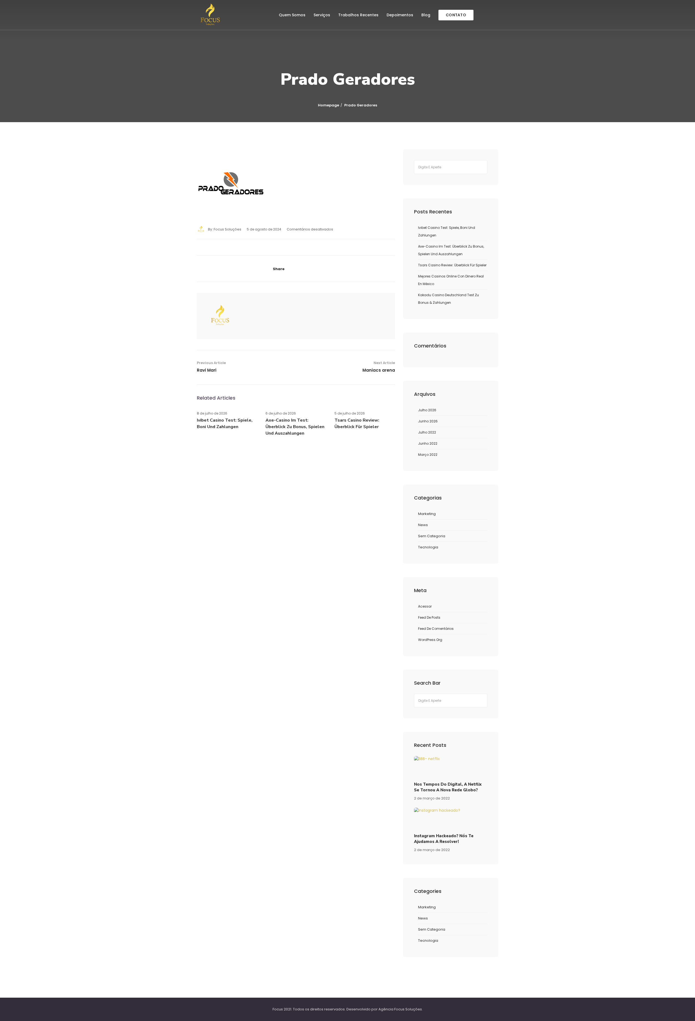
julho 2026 (427, 410)
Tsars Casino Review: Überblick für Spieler (452, 265)
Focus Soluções (227, 229)
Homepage (328, 105)
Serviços (322, 15)
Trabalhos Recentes (358, 15)
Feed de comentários (436, 628)
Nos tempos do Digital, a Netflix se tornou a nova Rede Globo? (448, 787)
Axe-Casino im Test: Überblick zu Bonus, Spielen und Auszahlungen (295, 426)
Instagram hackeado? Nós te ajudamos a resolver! (443, 838)
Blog (425, 15)
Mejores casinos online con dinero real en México (451, 280)
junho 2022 (427, 443)
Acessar (425, 606)
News (423, 524)
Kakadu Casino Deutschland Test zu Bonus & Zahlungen (448, 299)
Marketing (427, 513)
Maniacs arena (378, 370)
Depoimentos (400, 15)
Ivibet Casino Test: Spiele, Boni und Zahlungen (446, 231)
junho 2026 (428, 421)
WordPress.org (430, 639)
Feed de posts (429, 617)
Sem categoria (431, 536)
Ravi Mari (206, 370)
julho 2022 (427, 432)
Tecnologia (428, 547)
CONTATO (456, 15)
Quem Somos (292, 15)
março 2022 (427, 454)
